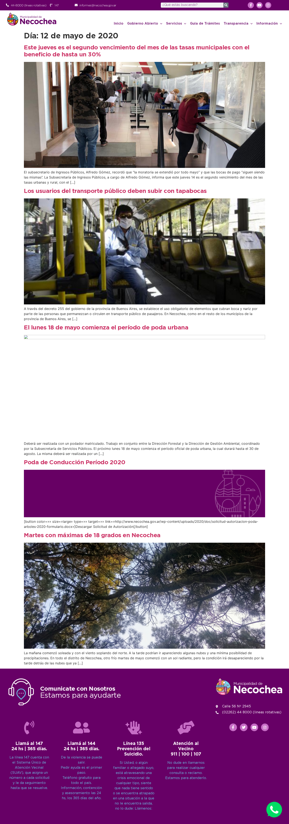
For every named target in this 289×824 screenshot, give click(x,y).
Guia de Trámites (205, 23)
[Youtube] (259, 5)
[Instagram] (268, 5)
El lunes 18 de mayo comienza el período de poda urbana (106, 327)
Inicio (118, 23)
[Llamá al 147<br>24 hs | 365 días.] (29, 727)
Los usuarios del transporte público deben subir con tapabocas (115, 191)
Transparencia (236, 23)
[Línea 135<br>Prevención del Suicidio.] (133, 727)
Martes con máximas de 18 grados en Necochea (92, 535)
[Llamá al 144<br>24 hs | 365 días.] (81, 727)
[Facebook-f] (251, 5)
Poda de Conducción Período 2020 (74, 462)
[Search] (225, 5)
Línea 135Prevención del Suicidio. (133, 749)
